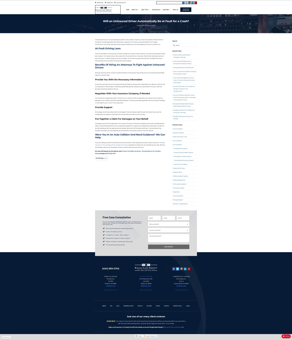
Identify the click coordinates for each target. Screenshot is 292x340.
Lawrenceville (178, 327)
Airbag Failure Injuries (181, 148)
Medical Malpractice (179, 180)
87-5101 (110, 286)
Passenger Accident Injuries (182, 156)
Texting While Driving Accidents (184, 160)
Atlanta (165, 327)
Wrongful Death (178, 200)
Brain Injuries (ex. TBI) (180, 136)
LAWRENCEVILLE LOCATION (181, 276)
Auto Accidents (178, 129)
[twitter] (186, 3)
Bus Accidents (177, 140)
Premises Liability (178, 188)
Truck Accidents (178, 196)
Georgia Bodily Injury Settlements (183, 67)
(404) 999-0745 (110, 268)
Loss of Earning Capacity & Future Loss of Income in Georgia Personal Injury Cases (184, 80)
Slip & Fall (176, 192)
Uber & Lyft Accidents (181, 164)
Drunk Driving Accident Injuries (183, 152)
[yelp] (195, 3)
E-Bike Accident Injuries (180, 176)
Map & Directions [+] (110, 290)
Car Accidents (177, 144)
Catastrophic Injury (179, 168)
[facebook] (183, 3)
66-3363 (181, 286)
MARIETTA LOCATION (110, 276)
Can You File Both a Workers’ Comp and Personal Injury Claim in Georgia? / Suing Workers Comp (184, 97)
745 (146, 286)
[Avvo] (189, 3)
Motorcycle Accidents (179, 184)
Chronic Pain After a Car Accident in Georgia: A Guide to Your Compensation (184, 89)
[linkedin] (192, 3)
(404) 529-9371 (111, 153)
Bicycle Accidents (178, 133)
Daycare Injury (177, 172)
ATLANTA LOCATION (146, 276)
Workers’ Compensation (180, 204)
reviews (160, 316)
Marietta (171, 327)
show (105, 158)
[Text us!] (286, 337)
